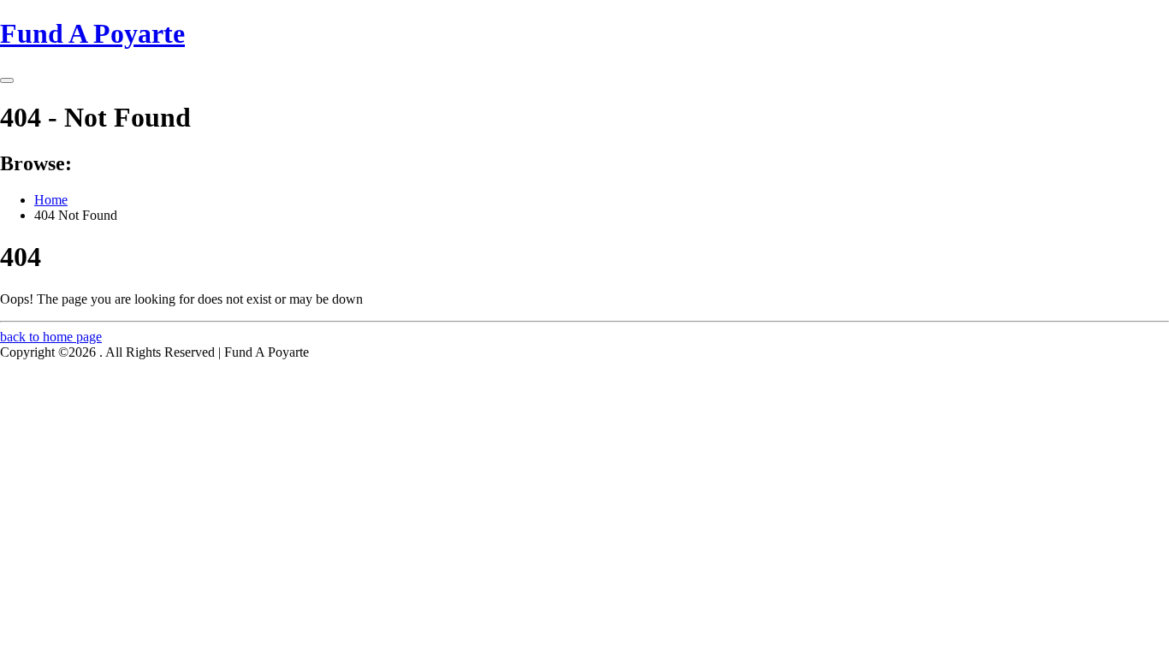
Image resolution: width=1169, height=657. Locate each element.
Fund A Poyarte (92, 33)
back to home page (51, 336)
